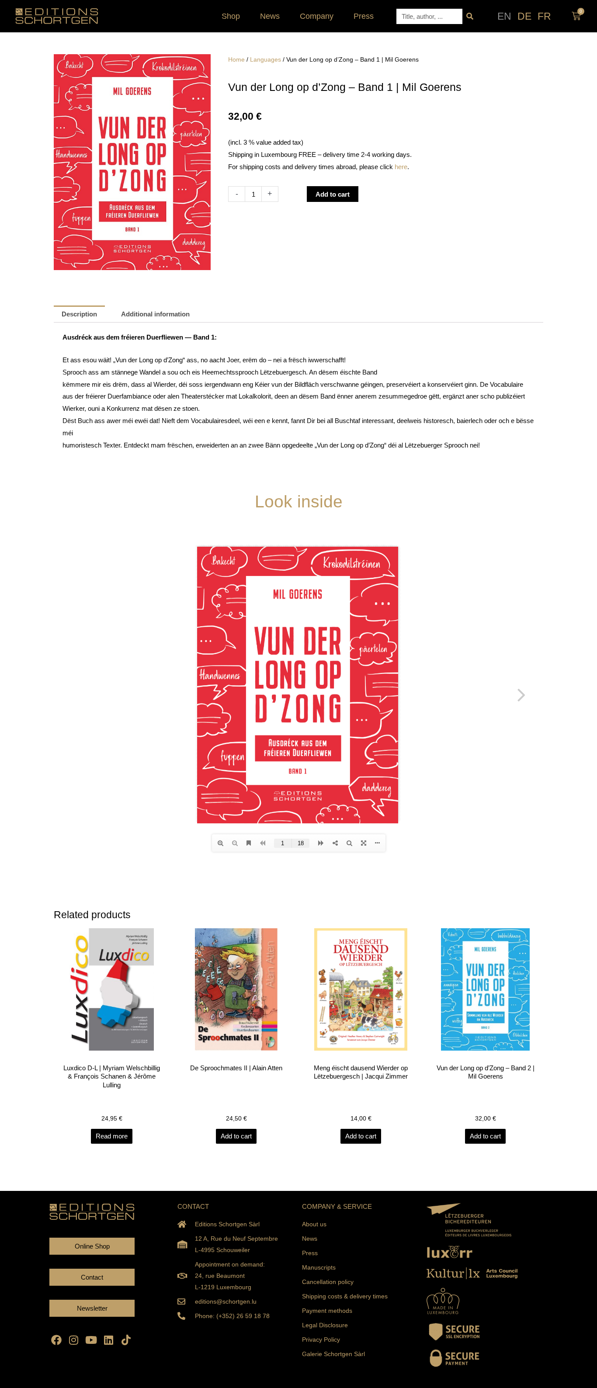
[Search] (470, 16)
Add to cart (333, 194)
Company (316, 16)
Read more (112, 1136)
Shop (231, 16)
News (270, 16)
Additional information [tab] (155, 314)
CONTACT (193, 1206)
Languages (265, 59)
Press (364, 16)
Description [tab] (79, 314)
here (401, 166)
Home (236, 59)
